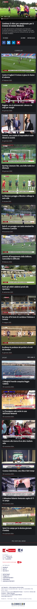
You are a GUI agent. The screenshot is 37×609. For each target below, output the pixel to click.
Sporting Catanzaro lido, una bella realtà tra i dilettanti (18, 166)
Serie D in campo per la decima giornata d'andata (17, 529)
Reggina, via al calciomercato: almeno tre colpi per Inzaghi (17, 106)
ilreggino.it (6, 576)
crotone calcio (31, 38)
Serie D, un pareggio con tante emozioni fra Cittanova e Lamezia (18, 227)
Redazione (3, 598)
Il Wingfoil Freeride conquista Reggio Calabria (16, 382)
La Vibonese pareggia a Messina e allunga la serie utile (18, 197)
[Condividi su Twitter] (8, 43)
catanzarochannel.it (8, 581)
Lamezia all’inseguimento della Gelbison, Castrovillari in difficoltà (17, 257)
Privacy (15, 598)
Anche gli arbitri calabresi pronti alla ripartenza (15, 287)
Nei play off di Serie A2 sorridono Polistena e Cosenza (18, 318)
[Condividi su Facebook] (3, 43)
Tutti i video (30, 357)
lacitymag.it (6, 574)
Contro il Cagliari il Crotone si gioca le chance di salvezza (18, 76)
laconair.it (6, 571)
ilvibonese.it (6, 579)
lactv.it (5, 569)
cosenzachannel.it (8, 577)
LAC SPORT (23, 38)
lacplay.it (5, 567)
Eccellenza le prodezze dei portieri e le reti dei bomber (17, 348)
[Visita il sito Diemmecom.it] (18, 606)
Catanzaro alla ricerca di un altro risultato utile (18, 442)
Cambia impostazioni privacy (25, 598)
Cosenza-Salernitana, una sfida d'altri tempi (18, 470)
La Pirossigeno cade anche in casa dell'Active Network (15, 412)
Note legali (10, 598)
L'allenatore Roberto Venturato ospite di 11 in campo (18, 499)
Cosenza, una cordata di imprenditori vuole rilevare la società (18, 136)
